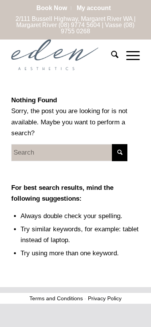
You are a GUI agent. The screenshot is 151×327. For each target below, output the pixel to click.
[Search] (110, 54)
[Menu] (129, 54)
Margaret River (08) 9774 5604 (58, 25)
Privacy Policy (105, 298)
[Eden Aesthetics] (62, 54)
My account (94, 8)
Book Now (51, 8)
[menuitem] (52, 8)
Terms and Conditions (56, 298)
